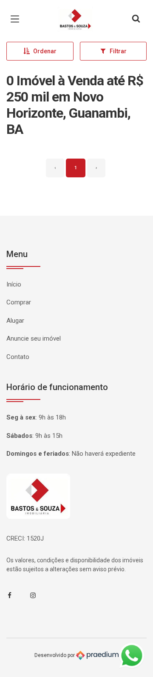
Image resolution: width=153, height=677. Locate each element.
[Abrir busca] (136, 19)
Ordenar (45, 51)
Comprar (18, 302)
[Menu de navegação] (17, 19)
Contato (17, 357)
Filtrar (118, 51)
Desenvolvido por (55, 655)
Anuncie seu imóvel (33, 338)
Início (13, 284)
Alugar (15, 320)
